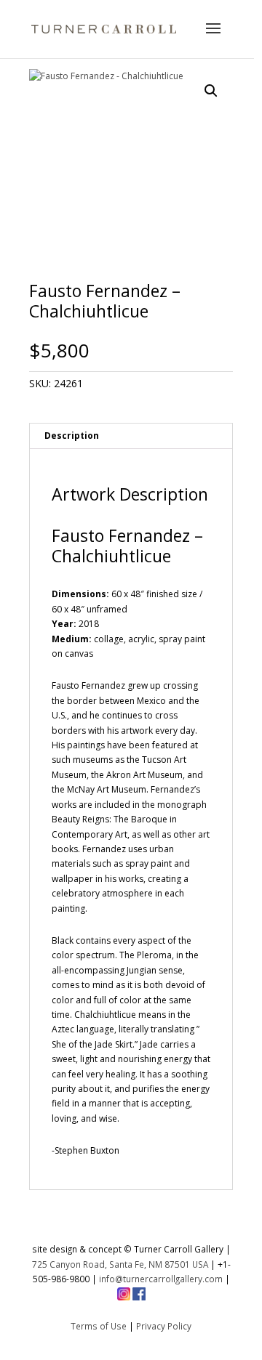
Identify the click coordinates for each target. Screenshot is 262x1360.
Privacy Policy (163, 1326)
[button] (211, 91)
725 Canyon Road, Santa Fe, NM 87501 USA (120, 1264)
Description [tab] (71, 435)
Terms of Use (99, 1326)
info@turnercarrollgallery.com (161, 1278)
